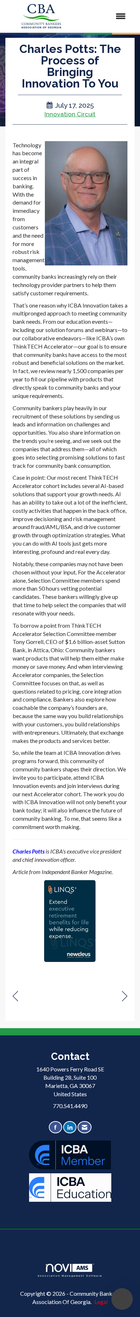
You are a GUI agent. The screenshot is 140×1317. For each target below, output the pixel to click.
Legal (101, 1301)
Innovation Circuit (70, 114)
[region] (124, 996)
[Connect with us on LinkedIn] (69, 1127)
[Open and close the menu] (105, 16)
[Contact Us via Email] (85, 1127)
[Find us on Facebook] (55, 1127)
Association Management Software (70, 1275)
